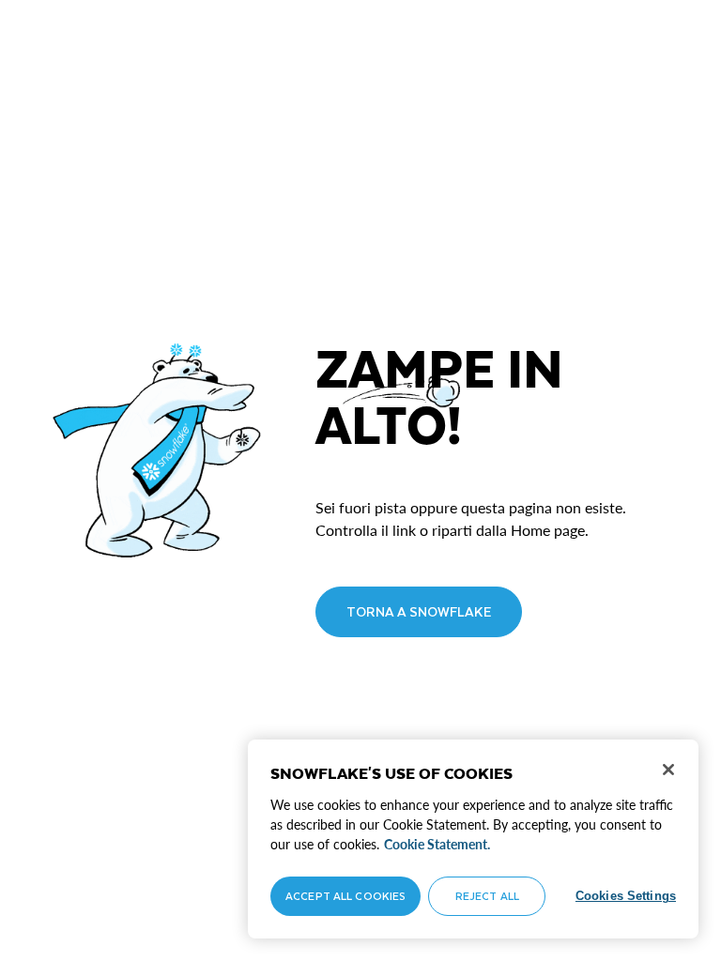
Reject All (487, 896)
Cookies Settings (625, 896)
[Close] (668, 769)
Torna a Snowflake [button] (418, 611)
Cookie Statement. (437, 844)
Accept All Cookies (345, 896)
